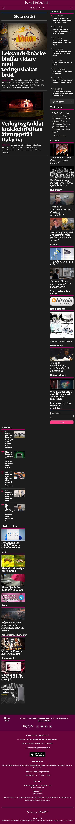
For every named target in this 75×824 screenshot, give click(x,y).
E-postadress (55, 413)
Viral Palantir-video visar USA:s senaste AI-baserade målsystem (61, 395)
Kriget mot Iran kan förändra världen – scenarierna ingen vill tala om (12, 626)
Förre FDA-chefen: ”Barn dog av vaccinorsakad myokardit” (9, 513)
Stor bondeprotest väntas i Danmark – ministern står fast (62, 82)
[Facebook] (41, 726)
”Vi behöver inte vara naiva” (61, 263)
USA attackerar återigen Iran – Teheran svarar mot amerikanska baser (62, 20)
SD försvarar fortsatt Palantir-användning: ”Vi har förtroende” (62, 31)
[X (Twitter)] (37, 726)
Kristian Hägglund (67, 341)
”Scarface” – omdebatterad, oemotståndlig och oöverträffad (59, 367)
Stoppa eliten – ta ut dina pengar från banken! (60, 160)
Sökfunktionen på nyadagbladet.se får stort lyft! (12, 677)
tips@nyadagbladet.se (43, 718)
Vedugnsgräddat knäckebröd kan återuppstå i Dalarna (22, 132)
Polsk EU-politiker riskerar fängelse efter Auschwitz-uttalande (9, 479)
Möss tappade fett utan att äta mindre (62, 72)
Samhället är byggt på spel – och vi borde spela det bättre (61, 182)
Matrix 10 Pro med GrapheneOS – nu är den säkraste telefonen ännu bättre (9, 460)
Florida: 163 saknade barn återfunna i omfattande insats (62, 54)
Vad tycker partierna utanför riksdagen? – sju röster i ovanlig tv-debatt (9, 439)
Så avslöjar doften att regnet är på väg (12, 588)
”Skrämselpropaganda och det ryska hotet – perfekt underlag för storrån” (62, 236)
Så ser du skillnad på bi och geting (62, 64)
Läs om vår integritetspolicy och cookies (59, 820)
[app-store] (37, 754)
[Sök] (3, 8)
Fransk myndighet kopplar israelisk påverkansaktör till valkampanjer (63, 94)
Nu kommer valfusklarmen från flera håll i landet (9, 495)
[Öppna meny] (71, 8)
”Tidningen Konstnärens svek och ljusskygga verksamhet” (61, 211)
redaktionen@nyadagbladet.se (37, 772)
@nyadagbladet (44, 721)
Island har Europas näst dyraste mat (11, 652)
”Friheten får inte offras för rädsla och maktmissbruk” (60, 283)
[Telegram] (46, 726)
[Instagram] (50, 726)
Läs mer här (48, 743)
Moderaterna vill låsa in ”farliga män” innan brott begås (62, 43)
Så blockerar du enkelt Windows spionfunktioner (10, 545)
